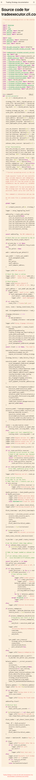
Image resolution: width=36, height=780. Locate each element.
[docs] (31, 94)
